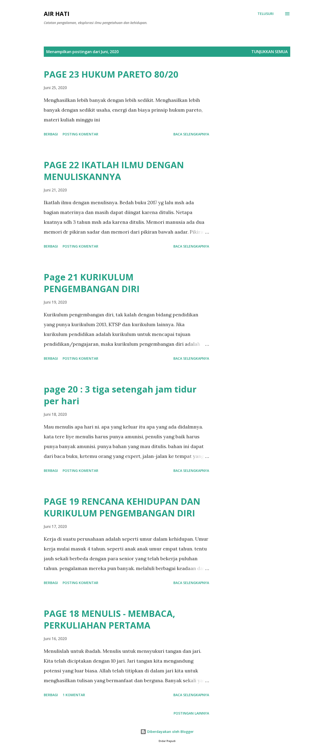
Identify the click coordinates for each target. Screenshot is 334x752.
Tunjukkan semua (269, 51)
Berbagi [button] (51, 134)
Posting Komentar (80, 134)
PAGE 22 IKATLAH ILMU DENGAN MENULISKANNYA (114, 171)
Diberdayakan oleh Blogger (170, 731)
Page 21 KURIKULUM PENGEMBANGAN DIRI (92, 283)
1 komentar (74, 694)
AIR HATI (56, 14)
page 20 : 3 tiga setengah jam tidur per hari (120, 395)
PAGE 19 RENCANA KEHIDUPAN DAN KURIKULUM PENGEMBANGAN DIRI (122, 507)
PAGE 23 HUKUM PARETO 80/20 (111, 74)
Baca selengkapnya (191, 134)
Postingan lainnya (191, 713)
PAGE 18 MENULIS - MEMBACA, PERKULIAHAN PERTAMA (109, 619)
